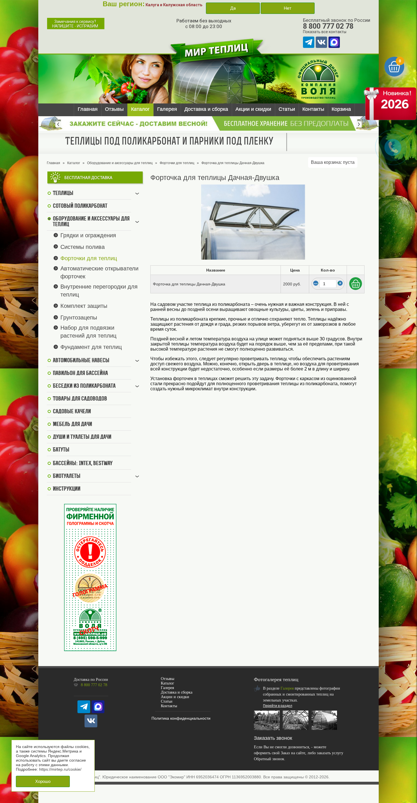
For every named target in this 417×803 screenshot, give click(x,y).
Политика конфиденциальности (180, 718)
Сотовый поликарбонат (80, 206)
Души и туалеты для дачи (82, 437)
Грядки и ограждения (88, 235)
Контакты (313, 109)
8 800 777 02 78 (328, 26)
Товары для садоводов (80, 399)
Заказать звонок (273, 738)
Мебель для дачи (72, 424)
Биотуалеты (66, 476)
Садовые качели (72, 412)
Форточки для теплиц (177, 163)
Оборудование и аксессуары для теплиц (120, 163)
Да (233, 8)
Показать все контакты (324, 31)
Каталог (140, 109)
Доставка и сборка (206, 109)
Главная (88, 109)
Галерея (167, 109)
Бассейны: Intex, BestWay (82, 464)
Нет (287, 8)
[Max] (334, 42)
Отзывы (114, 109)
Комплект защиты (83, 306)
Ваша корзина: (333, 162)
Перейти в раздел (277, 706)
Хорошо (42, 781)
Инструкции (66, 489)
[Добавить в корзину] (355, 283)
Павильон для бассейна (80, 373)
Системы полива (82, 246)
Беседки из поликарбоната (84, 386)
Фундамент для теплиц (91, 347)
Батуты (61, 450)
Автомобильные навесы (81, 361)
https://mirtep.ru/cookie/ (60, 769)
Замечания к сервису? (75, 23)
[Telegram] (308, 42)
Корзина (341, 109)
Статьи (287, 109)
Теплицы (63, 193)
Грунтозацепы (78, 317)
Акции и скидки (253, 109)
